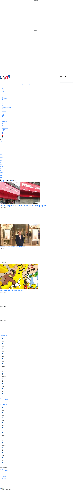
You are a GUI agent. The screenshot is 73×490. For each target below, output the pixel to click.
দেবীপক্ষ (3, 125)
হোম (2, 88)
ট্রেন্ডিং (2, 116)
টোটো (13, 92)
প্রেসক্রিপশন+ (13, 84)
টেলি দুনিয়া (10, 107)
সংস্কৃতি (7, 107)
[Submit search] (66, 82)
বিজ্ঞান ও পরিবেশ (4, 111)
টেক (12, 92)
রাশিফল (30, 84)
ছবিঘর (27, 84)
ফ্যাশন (8, 92)
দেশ (7, 84)
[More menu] (72, 84)
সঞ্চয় (32, 84)
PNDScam (2, 181)
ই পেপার (3, 114)
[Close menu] (0, 139)
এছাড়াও (1, 177)
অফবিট (2, 100)
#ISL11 (3, 89)
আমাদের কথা (3, 121)
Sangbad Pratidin (5, 399)
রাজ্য (5, 84)
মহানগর (3, 84)
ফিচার (2, 124)
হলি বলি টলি (3, 107)
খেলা (16, 84)
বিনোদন (19, 84)
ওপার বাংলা (3, 103)
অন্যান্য (6, 98)
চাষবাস (2, 112)
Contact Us (4, 476)
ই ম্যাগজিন (3, 115)
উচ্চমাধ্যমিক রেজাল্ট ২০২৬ (5, 128)
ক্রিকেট (2, 98)
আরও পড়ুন (1, 398)
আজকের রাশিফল (3, 335)
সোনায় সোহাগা (3, 129)
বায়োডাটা (3, 109)
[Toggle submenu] (0, 179)
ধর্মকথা (2, 102)
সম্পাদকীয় (3, 120)
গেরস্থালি (15, 92)
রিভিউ (5, 107)
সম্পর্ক (6, 92)
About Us (3, 473)
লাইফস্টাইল (23, 84)
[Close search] (60, 78)
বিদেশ (9, 84)
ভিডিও (2, 119)
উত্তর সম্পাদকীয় (7, 121)
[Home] (5, 77)
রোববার (2, 123)
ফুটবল (4, 98)
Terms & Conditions (5, 480)
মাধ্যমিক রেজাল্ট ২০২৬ (4, 126)
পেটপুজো (10, 92)
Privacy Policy (4, 478)
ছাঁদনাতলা (3, 130)
